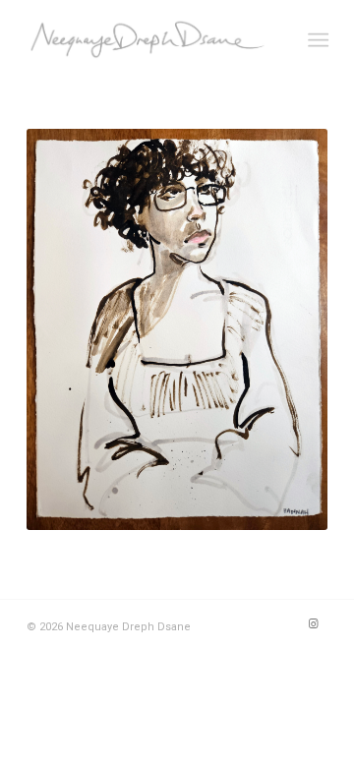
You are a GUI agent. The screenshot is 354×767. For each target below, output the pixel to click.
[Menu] (316, 40)
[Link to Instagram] (312, 624)
